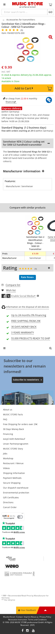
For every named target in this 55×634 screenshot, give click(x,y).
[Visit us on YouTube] (33, 631)
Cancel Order (10, 507)
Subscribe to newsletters (26, 379)
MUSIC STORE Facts (13, 414)
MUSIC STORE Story (13, 448)
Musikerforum (9, 617)
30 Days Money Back (13, 429)
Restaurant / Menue (13, 463)
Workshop (8, 458)
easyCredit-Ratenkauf (14, 438)
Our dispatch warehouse (15, 487)
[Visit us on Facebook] (22, 631)
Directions (8, 502)
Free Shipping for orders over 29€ (20, 424)
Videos (6, 468)
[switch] (20, 517)
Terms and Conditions (37, 619)
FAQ (5, 419)
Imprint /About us (31, 617)
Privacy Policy (45, 617)
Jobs (5, 453)
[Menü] (22, 514)
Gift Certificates (11, 497)
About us (7, 409)
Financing (8, 434)
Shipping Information (14, 473)
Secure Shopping (11, 482)
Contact (19, 617)
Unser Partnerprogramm (15, 443)
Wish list (11, 290)
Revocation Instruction (17, 619)
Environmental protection (16, 492)
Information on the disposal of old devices (27, 306)
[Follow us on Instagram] (28, 631)
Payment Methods (12, 477)
